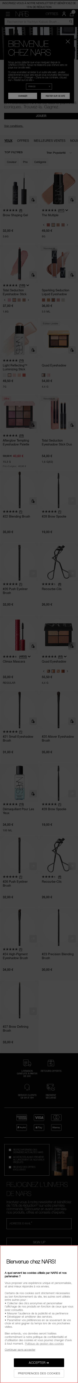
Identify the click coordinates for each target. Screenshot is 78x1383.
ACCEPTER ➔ (39, 1362)
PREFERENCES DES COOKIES (39, 1373)
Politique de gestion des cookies (44, 1343)
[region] (39, 1314)
